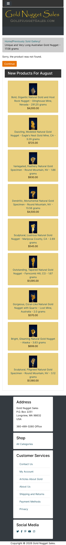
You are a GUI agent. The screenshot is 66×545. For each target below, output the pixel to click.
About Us (24, 486)
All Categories (24, 444)
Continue (9, 63)
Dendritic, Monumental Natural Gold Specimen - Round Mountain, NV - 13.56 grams (33, 204)
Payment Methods (30, 501)
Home (8, 41)
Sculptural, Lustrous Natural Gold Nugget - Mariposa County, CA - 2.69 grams (33, 239)
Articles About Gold (31, 479)
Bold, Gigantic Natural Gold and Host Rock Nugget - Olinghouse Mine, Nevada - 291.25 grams (33, 101)
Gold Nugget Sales (44, 543)
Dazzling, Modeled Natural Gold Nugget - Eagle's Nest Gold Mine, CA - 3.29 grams (33, 135)
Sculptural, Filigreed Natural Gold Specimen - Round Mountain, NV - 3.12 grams (33, 373)
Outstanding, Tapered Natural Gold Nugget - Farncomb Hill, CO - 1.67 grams (33, 273)
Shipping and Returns (31, 494)
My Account (26, 471)
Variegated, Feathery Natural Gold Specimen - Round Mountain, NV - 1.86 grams (33, 170)
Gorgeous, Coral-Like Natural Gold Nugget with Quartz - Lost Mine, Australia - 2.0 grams (33, 308)
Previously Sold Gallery (26, 41)
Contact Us (26, 464)
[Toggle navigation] (8, 3)
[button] (56, 536)
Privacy (23, 509)
